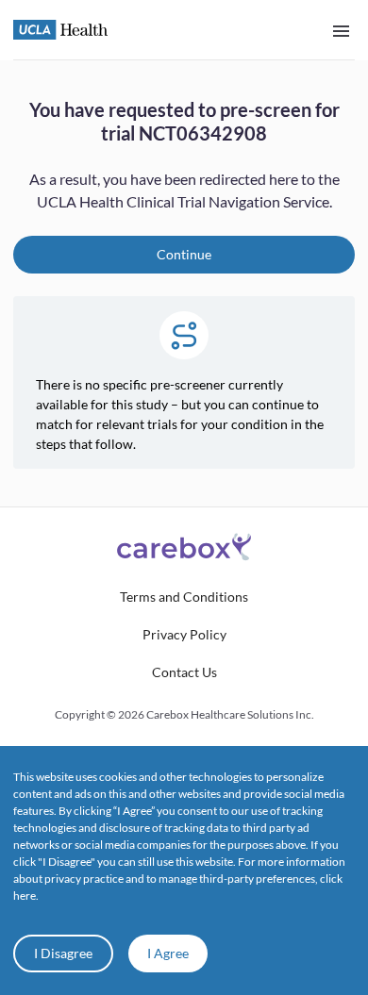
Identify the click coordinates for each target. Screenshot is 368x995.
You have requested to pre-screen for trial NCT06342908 (184, 121)
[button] (184, 597)
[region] (184, 283)
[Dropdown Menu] (341, 30)
